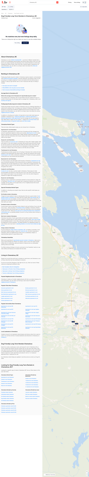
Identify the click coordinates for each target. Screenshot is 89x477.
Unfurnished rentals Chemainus (7, 410)
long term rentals (16, 137)
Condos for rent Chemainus (6, 395)
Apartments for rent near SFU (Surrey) (33, 335)
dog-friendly (33, 214)
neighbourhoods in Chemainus (8, 298)
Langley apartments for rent (6, 312)
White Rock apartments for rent (31, 314)
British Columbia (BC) (16, 76)
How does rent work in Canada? (9, 102)
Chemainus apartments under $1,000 (8, 422)
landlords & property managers (10, 95)
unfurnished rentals (5, 137)
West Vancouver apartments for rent (32, 310)
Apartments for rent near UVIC (7, 335)
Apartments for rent (31, 149)
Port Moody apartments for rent (31, 312)
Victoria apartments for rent (6, 316)
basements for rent (35, 177)
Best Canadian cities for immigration (10, 283)
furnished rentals (33, 136)
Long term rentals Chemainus (31, 408)
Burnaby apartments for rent (31, 304)
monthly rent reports (6, 117)
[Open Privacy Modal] (10, 2)
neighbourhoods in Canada (7, 129)
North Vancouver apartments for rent (8, 308)
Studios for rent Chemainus (30, 395)
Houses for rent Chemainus (6, 400)
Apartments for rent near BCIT (7, 325)
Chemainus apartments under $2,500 (8, 428)
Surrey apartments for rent (6, 306)
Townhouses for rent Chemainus (7, 397)
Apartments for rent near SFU (31, 322)
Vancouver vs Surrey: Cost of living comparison (13, 287)
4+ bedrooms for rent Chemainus (32, 403)
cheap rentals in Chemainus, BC (18, 246)
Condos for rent (5, 187)
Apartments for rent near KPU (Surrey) (33, 340)
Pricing (69, 2)
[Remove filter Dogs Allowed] (7, 9)
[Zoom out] (87, 473)
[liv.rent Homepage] (4, 2)
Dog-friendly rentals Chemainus (7, 415)
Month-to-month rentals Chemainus (32, 412)
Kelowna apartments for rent (7, 314)
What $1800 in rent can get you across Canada (13, 104)
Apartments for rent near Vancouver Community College (8, 330)
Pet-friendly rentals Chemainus (7, 412)
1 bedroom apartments (19, 133)
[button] (9, 31)
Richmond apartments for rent (31, 306)
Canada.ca (3, 353)
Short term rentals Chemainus (31, 410)
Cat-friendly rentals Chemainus (7, 417)
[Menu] (84, 2)
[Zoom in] (87, 471)
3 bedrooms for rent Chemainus (31, 401)
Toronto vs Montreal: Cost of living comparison (13, 289)
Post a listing (77, 2)
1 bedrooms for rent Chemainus (31, 397)
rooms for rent (24, 247)
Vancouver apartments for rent (7, 304)
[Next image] (19, 26)
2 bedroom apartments (30, 133)
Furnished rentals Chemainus (7, 408)
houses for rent (13, 158)
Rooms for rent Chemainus (6, 402)
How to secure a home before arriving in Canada (13, 106)
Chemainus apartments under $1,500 (8, 424)
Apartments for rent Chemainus (7, 393)
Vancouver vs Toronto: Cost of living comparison (13, 285)
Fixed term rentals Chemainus (31, 415)
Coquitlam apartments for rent (31, 308)
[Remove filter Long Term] (13, 9)
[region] (65, 244)
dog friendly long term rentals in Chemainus (24, 256)
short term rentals (26, 137)
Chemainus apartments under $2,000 (8, 426)
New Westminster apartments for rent (8, 310)
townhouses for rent (6, 171)
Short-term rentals (36, 236)
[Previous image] (3, 26)
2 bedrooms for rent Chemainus (31, 399)
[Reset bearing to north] (87, 475)
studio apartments (16, 134)
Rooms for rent (11, 197)
